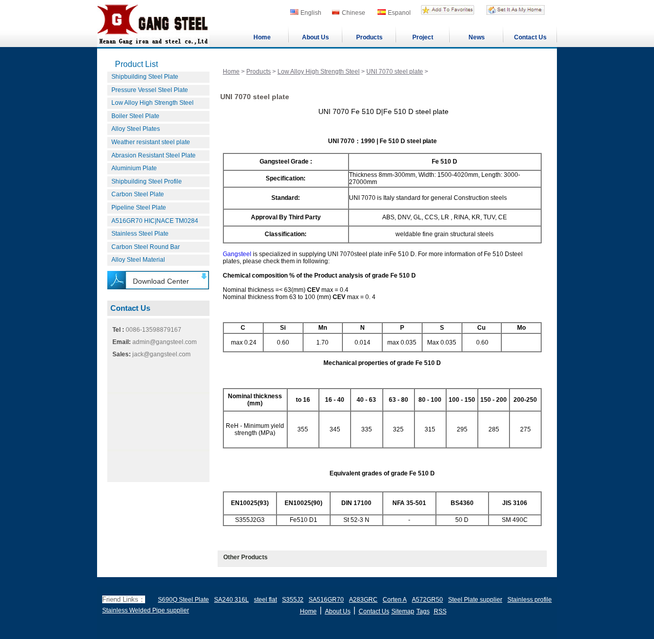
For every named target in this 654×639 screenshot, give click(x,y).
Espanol (399, 12)
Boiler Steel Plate (135, 116)
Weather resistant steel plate (150, 142)
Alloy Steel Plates (135, 128)
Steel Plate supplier (475, 599)
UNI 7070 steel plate (394, 71)
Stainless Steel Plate (140, 233)
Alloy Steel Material (138, 259)
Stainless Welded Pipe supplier (145, 610)
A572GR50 (427, 599)
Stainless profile (529, 599)
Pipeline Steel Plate (138, 207)
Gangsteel (237, 254)
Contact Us (530, 37)
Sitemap (402, 611)
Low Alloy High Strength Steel (152, 102)
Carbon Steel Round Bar (145, 246)
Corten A (395, 599)
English (310, 12)
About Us (315, 37)
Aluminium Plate (134, 168)
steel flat (265, 599)
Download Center (161, 281)
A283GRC (363, 599)
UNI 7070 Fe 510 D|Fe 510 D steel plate (383, 111)
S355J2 (292, 599)
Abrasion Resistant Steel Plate (153, 155)
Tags (423, 611)
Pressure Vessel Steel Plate (149, 90)
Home (262, 37)
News (477, 37)
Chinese (353, 12)
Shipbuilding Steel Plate (144, 76)
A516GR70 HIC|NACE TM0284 (154, 220)
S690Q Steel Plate (183, 599)
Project (422, 37)
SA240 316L (231, 599)
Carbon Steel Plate (137, 194)
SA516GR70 (326, 599)
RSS (440, 611)
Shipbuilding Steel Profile (146, 181)
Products (369, 37)
